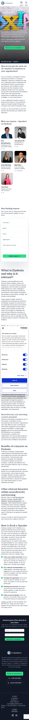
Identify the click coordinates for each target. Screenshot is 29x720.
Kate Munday (6, 165)
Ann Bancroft (20, 141)
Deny (14, 390)
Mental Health (17, 499)
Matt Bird (18, 165)
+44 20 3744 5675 (15, 683)
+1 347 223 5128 (15, 678)
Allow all (14, 380)
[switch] (25, 359)
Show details (20, 375)
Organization (6, 239)
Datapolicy (14, 711)
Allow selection (14, 385)
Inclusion (9, 499)
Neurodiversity (19, 497)
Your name (6, 222)
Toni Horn (4, 187)
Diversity (3, 499)
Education (4, 503)
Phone (4, 234)
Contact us (4, 602)
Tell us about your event (9, 245)
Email (5, 228)
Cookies (14, 709)
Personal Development (14, 501)
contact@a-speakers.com (14, 704)
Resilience (4, 501)
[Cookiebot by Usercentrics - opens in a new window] (20, 328)
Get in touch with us (15, 673)
